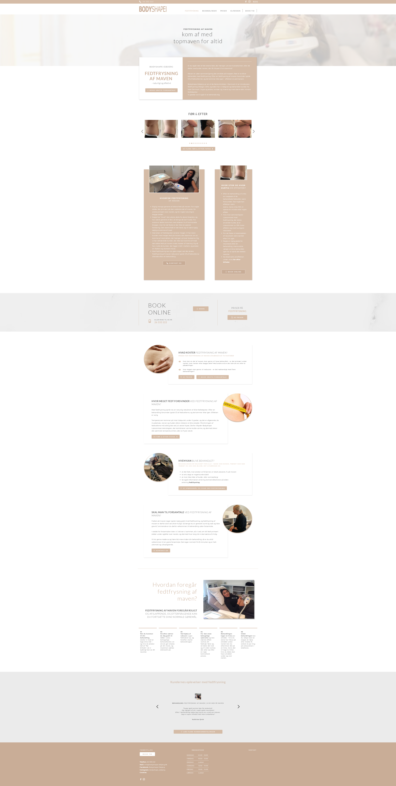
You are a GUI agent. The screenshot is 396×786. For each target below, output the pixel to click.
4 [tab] (195, 143)
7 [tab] (202, 143)
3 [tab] (193, 143)
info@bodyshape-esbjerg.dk (155, 765)
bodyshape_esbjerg (157, 770)
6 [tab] (200, 143)
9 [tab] (206, 143)
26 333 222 (148, 2)
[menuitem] (191, 11)
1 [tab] (189, 143)
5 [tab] (198, 143)
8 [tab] (204, 143)
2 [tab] (191, 143)
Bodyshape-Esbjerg (157, 767)
